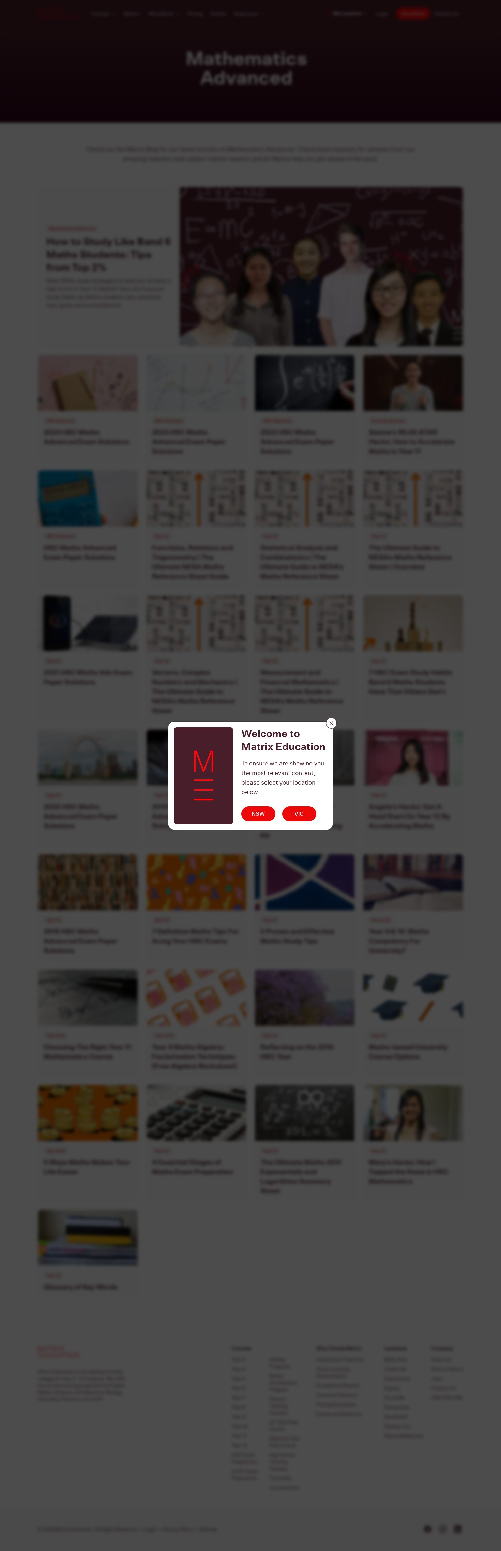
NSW (258, 813)
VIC (299, 813)
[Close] (331, 723)
